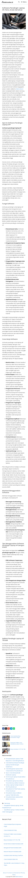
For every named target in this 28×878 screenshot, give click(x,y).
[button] (19, 2)
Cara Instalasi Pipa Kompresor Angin (15, 736)
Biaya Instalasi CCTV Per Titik (17, 749)
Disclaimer (17, 873)
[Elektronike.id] (7, 2)
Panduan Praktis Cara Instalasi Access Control (16, 743)
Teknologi (7, 803)
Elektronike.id (19, 89)
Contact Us (10, 873)
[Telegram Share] (11, 728)
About (4, 873)
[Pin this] (8, 728)
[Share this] (3, 728)
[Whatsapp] (14, 728)
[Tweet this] (6, 728)
